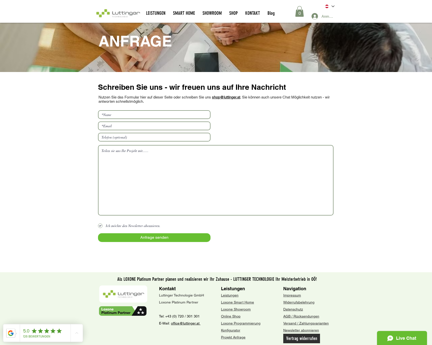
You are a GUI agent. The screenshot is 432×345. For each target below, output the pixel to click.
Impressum (292, 295)
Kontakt (167, 288)
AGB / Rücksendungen (301, 316)
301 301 (193, 316)
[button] (299, 11)
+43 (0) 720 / (175, 316)
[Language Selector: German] (329, 6)
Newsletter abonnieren (301, 330)
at (198, 323)
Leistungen (233, 288)
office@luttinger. (183, 323)
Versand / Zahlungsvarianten (306, 323)
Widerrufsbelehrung (298, 302)
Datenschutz (293, 309)
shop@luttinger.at (226, 97)
